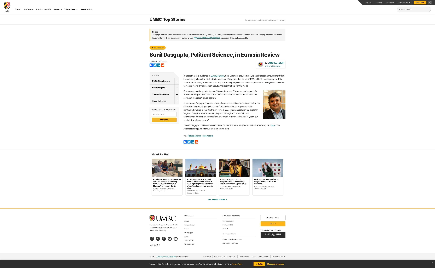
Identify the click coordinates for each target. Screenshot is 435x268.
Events (186, 229)
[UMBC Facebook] (152, 238)
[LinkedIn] (158, 65)
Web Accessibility (265, 256)
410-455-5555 (237, 239)
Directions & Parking (158, 230)
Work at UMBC (189, 244)
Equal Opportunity (220, 256)
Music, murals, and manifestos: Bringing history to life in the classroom (266, 181)
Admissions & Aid (43, 9)
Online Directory (227, 221)
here (273, 125)
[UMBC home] (5, 7)
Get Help (225, 229)
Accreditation (207, 256)
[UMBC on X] (157, 238)
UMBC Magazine (159, 88)
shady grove (207, 136)
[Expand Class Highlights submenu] (176, 101)
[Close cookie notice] (432, 262)
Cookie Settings (244, 256)
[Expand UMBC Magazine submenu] (176, 88)
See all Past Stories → (217, 200)
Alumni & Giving (87, 9)
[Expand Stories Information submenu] (176, 94)
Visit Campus (188, 240)
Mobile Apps (188, 233)
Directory (379, 2)
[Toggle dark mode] (430, 2)
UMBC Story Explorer (161, 81)
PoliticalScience (194, 136)
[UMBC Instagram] (163, 238)
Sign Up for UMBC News (273, 235)
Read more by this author (273, 66)
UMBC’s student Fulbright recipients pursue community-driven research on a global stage (233, 181)
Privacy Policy (237, 264)
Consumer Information (278, 256)
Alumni (186, 221)
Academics (28, 9)
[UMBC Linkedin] (175, 238)
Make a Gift (390, 2)
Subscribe (164, 120)
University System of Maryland (166, 256)
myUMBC (369, 2)
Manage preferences (275, 264)
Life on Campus (71, 9)
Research (58, 9)
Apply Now (420, 2)
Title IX (254, 256)
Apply (273, 224)
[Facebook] (151, 65)
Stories (156, 75)
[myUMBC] (155, 245)
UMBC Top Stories (167, 19)
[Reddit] (162, 65)
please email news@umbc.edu (208, 38)
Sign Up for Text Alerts (230, 243)
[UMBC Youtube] (169, 238)
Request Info (273, 218)
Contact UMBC (227, 225)
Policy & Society (157, 48)
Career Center (189, 225)
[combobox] (414, 9)
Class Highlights (159, 101)
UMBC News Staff (276, 63)
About (18, 9)
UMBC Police (226, 239)
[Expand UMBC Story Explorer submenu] (176, 81)
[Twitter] (155, 65)
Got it (260, 264)
